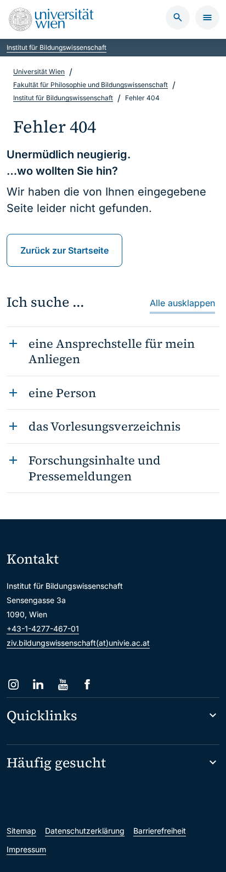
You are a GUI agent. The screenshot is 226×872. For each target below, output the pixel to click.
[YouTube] (63, 684)
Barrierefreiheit (159, 830)
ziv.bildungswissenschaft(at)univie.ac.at (78, 642)
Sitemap (21, 830)
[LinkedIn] (38, 684)
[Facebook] (87, 684)
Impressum (26, 849)
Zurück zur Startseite (64, 250)
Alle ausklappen (182, 302)
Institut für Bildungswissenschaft (56, 47)
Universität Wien (39, 71)
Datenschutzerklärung (85, 830)
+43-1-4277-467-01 (43, 628)
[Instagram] (13, 684)
